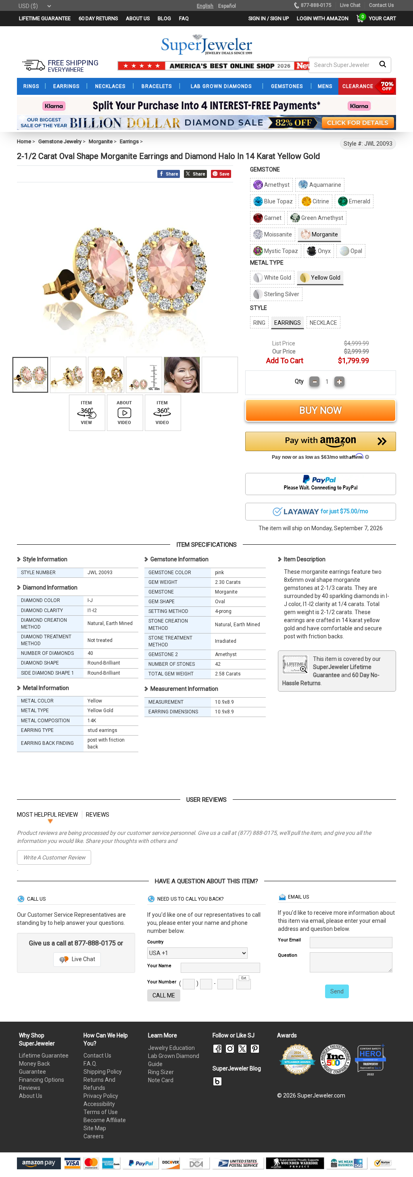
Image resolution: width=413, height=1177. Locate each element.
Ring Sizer (161, 1072)
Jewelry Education (171, 1048)
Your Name (159, 965)
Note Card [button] (160, 1080)
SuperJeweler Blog (237, 1068)
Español (227, 6)
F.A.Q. (90, 1063)
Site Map (94, 1128)
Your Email (289, 940)
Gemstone (265, 169)
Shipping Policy (102, 1071)
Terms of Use (100, 1112)
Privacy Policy (100, 1096)
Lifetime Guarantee (44, 1055)
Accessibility (99, 1104)
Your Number (161, 982)
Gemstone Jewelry (59, 141)
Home (24, 141)
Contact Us (97, 1055)
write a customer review (54, 857)
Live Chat (83, 959)
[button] (320, 448)
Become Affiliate (104, 1120)
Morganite (101, 141)
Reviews (29, 1088)
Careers (93, 1136)
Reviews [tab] (97, 814)
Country (155, 942)
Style (258, 308)
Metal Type (267, 262)
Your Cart (380, 18)
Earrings (129, 141)
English (205, 6)
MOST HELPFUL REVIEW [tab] (47, 814)
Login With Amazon (322, 18)
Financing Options (41, 1080)
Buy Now (320, 410)
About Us (30, 1096)
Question (287, 955)
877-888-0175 (316, 5)
